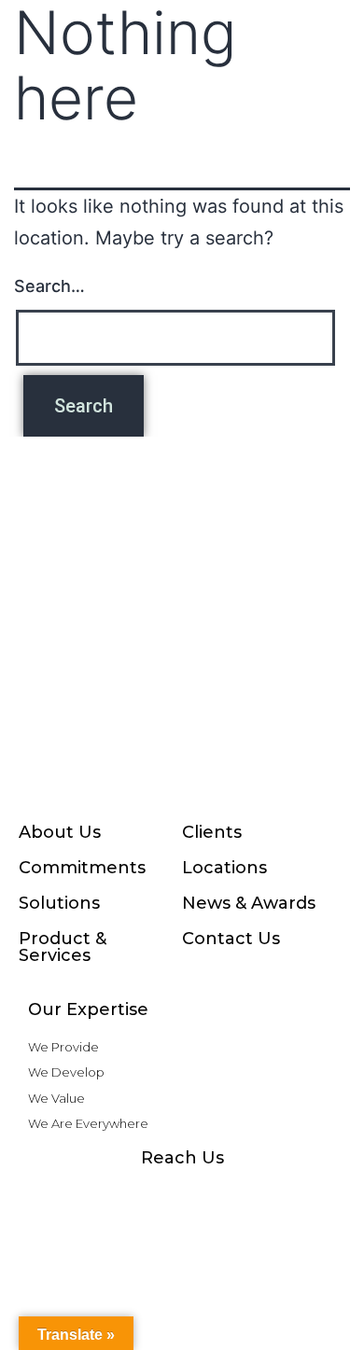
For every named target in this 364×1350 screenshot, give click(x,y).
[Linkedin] (219, 1194)
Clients (212, 832)
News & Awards (248, 903)
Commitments (82, 867)
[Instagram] (107, 1194)
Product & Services (62, 947)
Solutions (59, 903)
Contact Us (231, 938)
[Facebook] (70, 1194)
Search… (49, 286)
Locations (224, 867)
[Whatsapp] (144, 1194)
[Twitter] (256, 1194)
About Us (60, 832)
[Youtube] (182, 1194)
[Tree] (294, 1194)
